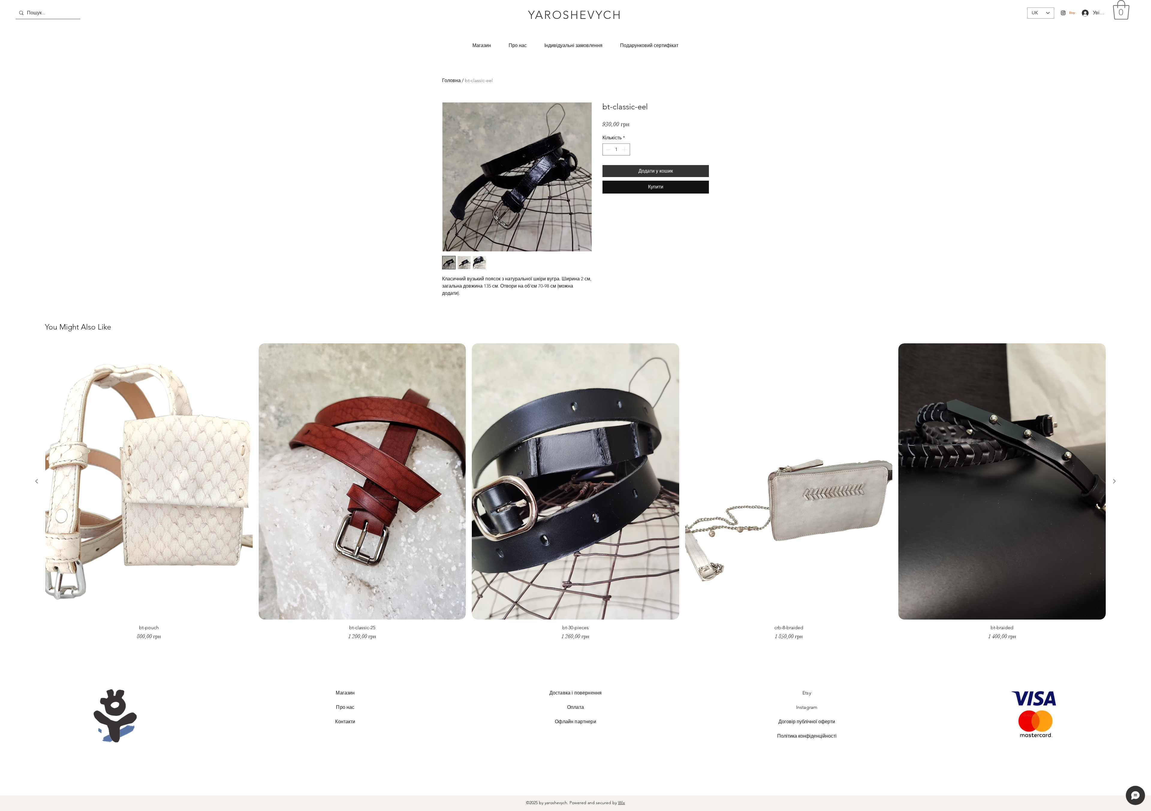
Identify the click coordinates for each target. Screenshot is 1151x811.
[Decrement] (607, 149)
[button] (1121, 10)
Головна (451, 80)
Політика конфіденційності (807, 736)
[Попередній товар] (36, 481)
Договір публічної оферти (806, 721)
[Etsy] (1072, 13)
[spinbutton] (616, 149)
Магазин (345, 693)
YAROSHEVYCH (575, 15)
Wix (621, 802)
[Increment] (625, 149)
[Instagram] (1063, 13)
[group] (575, 494)
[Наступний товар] (1114, 481)
